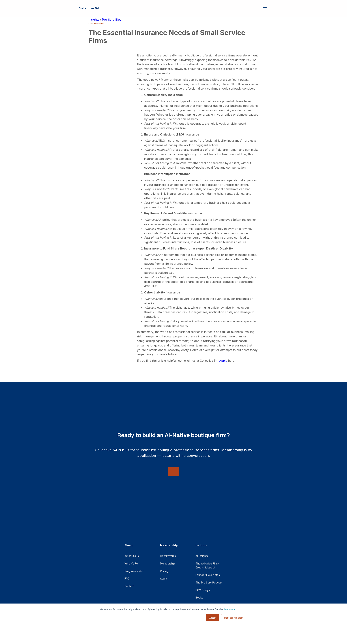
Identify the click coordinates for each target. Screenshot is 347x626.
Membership (167, 563)
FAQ (127, 578)
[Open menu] (265, 8)
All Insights (202, 555)
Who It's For (132, 563)
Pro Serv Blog (111, 19)
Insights (94, 19)
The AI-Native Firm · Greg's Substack (207, 565)
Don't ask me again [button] (233, 617)
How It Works (168, 555)
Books (199, 597)
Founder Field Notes (208, 574)
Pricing (164, 571)
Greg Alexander (134, 571)
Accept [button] (212, 617)
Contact (129, 586)
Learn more (229, 609)
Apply (223, 360)
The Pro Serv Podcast (209, 582)
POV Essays (203, 590)
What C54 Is (132, 555)
